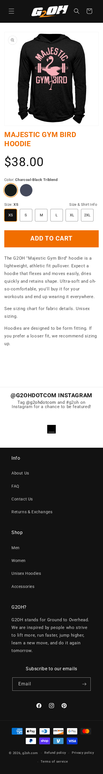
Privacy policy (83, 753)
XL (72, 215)
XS (10, 215)
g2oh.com (30, 753)
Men (15, 547)
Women (18, 560)
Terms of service (54, 761)
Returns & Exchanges (31, 512)
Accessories (23, 586)
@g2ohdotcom (41, 402)
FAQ (15, 486)
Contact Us (22, 499)
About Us (20, 473)
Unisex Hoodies (26, 573)
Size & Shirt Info (83, 204)
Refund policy (55, 753)
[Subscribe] (84, 684)
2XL (87, 215)
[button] (11, 11)
